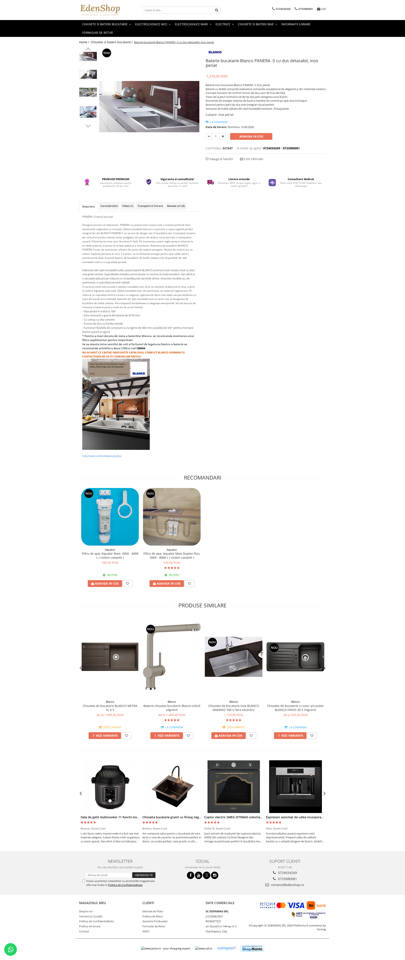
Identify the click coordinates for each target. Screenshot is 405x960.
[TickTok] (206, 875)
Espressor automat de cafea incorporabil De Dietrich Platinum (311, 817)
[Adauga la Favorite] (127, 583)
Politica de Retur (152, 916)
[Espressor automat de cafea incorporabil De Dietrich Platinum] (295, 786)
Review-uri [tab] (176, 206)
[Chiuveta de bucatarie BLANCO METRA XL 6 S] (110, 656)
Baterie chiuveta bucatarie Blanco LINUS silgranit (171, 708)
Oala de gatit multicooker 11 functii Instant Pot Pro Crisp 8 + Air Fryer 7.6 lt (135, 817)
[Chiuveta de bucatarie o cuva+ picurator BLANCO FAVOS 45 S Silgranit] (295, 656)
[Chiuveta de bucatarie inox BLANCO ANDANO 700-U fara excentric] (233, 657)
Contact (84, 931)
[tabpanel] (149, 106)
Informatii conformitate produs (102, 456)
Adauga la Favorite (221, 159)
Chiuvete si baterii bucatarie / (112, 42)
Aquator (110, 549)
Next (88, 125)
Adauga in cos (251, 136)
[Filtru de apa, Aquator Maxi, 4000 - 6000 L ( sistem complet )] (110, 517)
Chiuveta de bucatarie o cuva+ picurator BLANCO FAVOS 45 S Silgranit (295, 708)
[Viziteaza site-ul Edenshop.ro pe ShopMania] (252, 948)
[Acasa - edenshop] (100, 10)
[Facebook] (190, 875)
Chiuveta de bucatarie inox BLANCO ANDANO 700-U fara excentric (233, 708)
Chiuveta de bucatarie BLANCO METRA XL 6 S (110, 708)
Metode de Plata (152, 911)
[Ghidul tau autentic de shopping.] (226, 948)
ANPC (146, 931)
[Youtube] (198, 875)
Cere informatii (253, 159)
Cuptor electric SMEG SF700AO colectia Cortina (238, 817)
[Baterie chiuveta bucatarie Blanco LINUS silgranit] (172, 657)
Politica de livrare (89, 926)
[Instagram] (214, 875)
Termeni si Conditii (90, 916)
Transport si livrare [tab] (150, 206)
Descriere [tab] (88, 206)
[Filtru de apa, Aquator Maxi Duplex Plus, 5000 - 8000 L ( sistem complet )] (172, 517)
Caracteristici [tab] (109, 206)
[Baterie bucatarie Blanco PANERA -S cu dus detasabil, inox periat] (149, 106)
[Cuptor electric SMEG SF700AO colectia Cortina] (234, 786)
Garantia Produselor (155, 921)
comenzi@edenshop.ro (287, 885)
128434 (141, 348)
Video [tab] (127, 206)
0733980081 (287, 879)
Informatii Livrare (295, 24)
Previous (88, 49)
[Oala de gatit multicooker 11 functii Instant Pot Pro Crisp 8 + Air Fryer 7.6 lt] (110, 786)
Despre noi (86, 911)
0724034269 (287, 873)
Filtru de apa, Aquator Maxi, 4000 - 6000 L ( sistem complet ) (110, 555)
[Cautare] (216, 10)
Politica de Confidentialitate (125, 885)
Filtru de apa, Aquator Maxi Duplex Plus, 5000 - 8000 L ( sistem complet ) (171, 555)
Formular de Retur (97, 33)
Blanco (110, 702)
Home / (84, 42)
